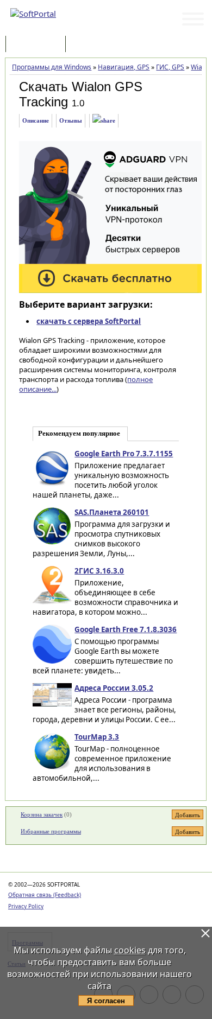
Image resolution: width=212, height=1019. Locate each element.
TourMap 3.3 (96, 737)
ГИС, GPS (170, 67)
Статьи (91, 45)
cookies (130, 950)
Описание (35, 120)
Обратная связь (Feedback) (44, 895)
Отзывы (70, 120)
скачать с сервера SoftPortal (88, 321)
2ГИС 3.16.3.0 (99, 571)
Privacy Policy (25, 906)
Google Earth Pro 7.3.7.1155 (123, 453)
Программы (38, 45)
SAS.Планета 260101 (111, 512)
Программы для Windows (51, 67)
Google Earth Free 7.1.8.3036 (125, 629)
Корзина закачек (42, 814)
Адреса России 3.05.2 (113, 688)
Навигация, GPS (123, 67)
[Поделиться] (103, 121)
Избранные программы (51, 831)
